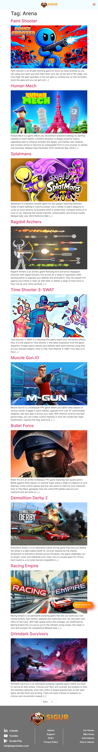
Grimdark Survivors (29, 633)
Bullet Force (22, 425)
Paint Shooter (24, 20)
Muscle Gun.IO (25, 357)
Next (48, 701)
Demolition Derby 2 (29, 497)
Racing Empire (24, 565)
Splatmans (21, 153)
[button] (94, 4)
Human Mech (23, 85)
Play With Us (82, 605)
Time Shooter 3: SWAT (32, 289)
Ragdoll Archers (26, 221)
